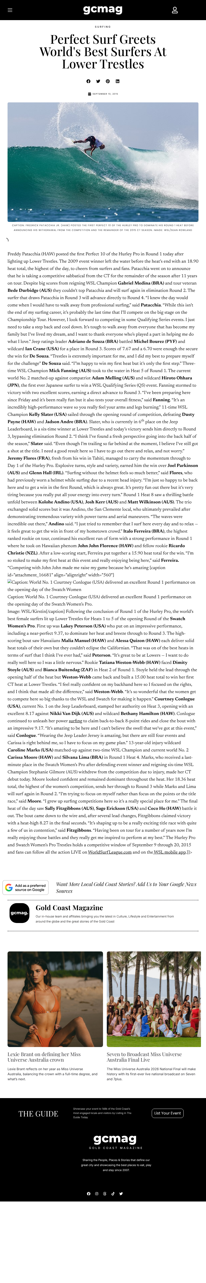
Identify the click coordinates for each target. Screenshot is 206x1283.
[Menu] (21, 10)
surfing (75, 721)
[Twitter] (121, 1193)
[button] (89, 81)
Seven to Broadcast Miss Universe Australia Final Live (144, 1057)
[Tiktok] (113, 1193)
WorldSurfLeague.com (109, 852)
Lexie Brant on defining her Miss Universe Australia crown (44, 1057)
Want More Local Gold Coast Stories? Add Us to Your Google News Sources (126, 887)
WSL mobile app (169, 852)
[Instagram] (96, 1193)
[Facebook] (88, 1193)
